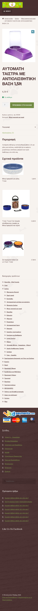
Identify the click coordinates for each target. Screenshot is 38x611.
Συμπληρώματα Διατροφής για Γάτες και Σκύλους (19, 358)
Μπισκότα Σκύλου (12, 305)
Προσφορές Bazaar (10, 368)
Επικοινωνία (8, 448)
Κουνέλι (6, 362)
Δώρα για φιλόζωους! (10, 395)
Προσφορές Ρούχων (10, 375)
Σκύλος (17, 18)
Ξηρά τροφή (10, 295)
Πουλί (6, 365)
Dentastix (9, 328)
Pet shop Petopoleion (11, 441)
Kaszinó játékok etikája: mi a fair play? (17, 498)
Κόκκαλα (9, 315)
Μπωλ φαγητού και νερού (28, 18)
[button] (32, 31)
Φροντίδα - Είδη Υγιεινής (11, 282)
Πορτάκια (7, 381)
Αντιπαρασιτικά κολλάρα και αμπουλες (18, 302)
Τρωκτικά (7, 378)
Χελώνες (6, 398)
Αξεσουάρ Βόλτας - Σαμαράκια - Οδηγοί (19, 345)
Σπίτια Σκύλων (11, 338)
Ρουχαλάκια (10, 322)
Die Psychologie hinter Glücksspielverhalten (18, 502)
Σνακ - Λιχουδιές (11, 355)
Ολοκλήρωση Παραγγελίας (13, 456)
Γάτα (5, 285)
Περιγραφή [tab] (6, 127)
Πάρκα (9, 342)
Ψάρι (5, 401)
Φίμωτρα (9, 318)
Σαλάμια (9, 352)
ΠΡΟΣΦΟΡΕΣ (8, 388)
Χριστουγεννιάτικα (9, 385)
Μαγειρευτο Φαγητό (13, 292)
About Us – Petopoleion (12, 437)
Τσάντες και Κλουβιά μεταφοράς (14, 391)
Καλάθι (7, 452)
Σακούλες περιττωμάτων (14, 332)
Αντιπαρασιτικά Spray (13, 325)
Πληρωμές (8, 468)
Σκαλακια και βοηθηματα (14, 335)
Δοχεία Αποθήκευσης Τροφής (15, 348)
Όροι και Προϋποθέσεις (12, 460)
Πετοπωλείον (9, 464)
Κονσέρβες (10, 299)
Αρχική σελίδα (8, 18)
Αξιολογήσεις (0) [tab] (8, 133)
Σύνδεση (7, 471)
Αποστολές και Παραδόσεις (13, 445)
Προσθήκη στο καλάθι (22, 105)
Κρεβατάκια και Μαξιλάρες (12, 372)
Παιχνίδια (9, 312)
